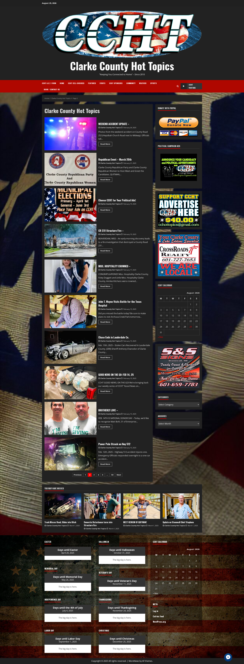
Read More (106, 143)
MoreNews (134, 661)
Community (130, 83)
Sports (153, 83)
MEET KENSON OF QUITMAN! (135, 522)
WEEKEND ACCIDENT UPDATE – (70, 133)
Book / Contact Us (52, 89)
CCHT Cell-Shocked (76, 83)
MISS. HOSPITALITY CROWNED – (70, 276)
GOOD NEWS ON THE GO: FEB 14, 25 (70, 382)
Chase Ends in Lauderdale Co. (70, 347)
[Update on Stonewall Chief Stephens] (181, 506)
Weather (142, 83)
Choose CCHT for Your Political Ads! (70, 204)
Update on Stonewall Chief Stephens (178, 522)
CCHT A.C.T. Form (49, 83)
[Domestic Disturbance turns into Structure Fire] (102, 506)
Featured (92, 83)
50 (112, 475)
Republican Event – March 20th (70, 169)
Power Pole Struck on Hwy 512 (70, 453)
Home (62, 83)
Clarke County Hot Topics (122, 65)
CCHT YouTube (192, 86)
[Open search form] (178, 86)
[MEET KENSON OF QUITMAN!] (141, 506)
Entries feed (158, 616)
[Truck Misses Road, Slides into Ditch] (62, 506)
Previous (78, 475)
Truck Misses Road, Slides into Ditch (60, 522)
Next (119, 475)
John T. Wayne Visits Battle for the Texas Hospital (70, 311)
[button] (173, 173)
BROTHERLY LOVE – (70, 418)
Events (102, 83)
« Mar (160, 337)
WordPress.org (159, 621)
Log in (155, 611)
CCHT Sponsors (116, 83)
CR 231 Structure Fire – (70, 240)
